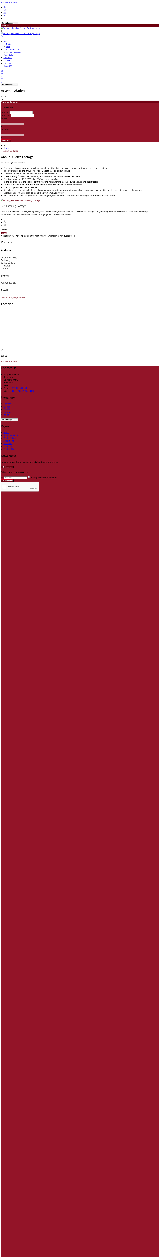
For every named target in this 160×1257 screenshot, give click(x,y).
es (5, 12)
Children (5, 129)
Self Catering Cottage (13, 52)
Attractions (8, 57)
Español (7, 409)
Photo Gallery (9, 55)
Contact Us (8, 66)
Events (8, 44)
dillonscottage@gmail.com (13, 297)
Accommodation (11, 49)
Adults (4, 118)
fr (4, 15)
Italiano (7, 414)
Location (7, 63)
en (5, 10)
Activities (7, 60)
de (5, 7)
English (7, 406)
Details (3, 233)
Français (7, 412)
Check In (5, 112)
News (8, 47)
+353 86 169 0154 (9, 2)
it (4, 18)
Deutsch (7, 403)
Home (6, 41)
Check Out (6, 115)
